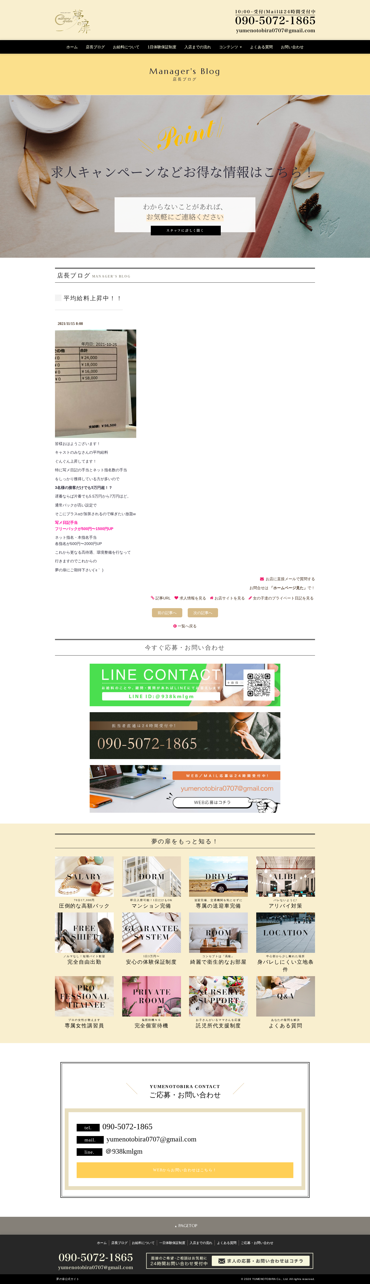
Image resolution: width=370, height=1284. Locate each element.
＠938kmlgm (123, 1151)
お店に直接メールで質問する (290, 579)
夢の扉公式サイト (67, 1278)
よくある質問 (261, 47)
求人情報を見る (193, 598)
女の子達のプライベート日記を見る (283, 598)
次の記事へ (202, 613)
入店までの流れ (197, 47)
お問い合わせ (292, 47)
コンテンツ (229, 47)
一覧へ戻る (187, 626)
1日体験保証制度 (162, 47)
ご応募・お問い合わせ (257, 1243)
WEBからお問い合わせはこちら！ (185, 1170)
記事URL (163, 598)
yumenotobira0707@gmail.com (151, 1139)
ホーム (72, 47)
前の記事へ (167, 613)
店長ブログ (95, 47)
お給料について (126, 47)
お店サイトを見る (230, 598)
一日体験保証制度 (172, 1243)
